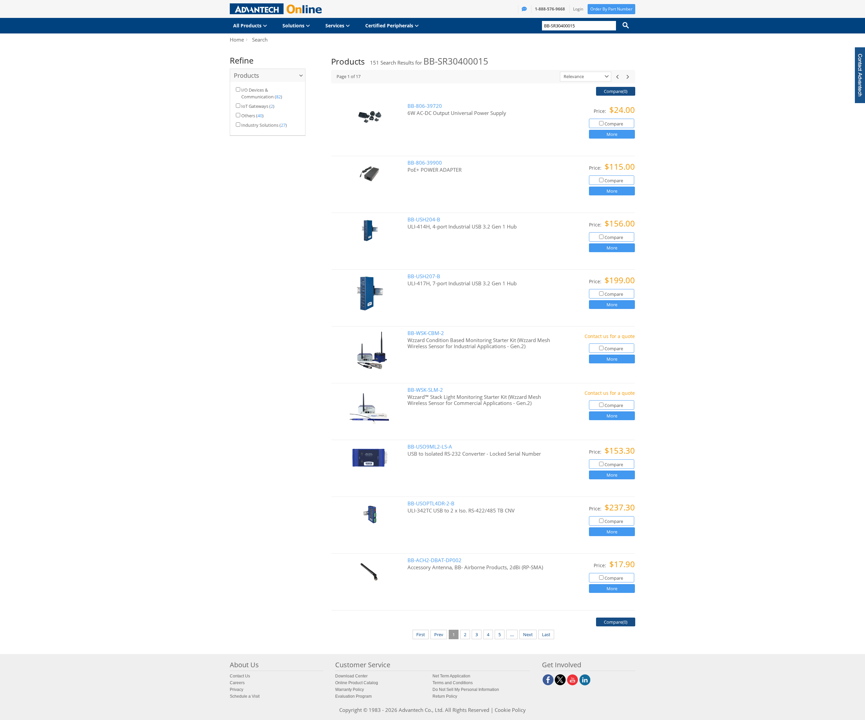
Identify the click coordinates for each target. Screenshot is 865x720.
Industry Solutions (259, 125)
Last (546, 634)
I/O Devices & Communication (257, 93)
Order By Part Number (611, 9)
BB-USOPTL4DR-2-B (430, 503)
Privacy (236, 689)
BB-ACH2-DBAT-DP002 (434, 560)
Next (528, 634)
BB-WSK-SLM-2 (425, 390)
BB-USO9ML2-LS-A (429, 446)
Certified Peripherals (390, 25)
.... (512, 634)
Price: (601, 111)
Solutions (294, 25)
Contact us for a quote (610, 336)
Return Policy (444, 696)
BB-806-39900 (424, 163)
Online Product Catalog (356, 682)
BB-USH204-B (423, 219)
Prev (438, 634)
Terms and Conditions (452, 682)
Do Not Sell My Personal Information (465, 689)
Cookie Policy (510, 709)
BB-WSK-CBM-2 (425, 333)
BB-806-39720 (424, 106)
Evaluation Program (353, 696)
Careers (237, 682)
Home (237, 39)
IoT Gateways (254, 106)
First (420, 634)
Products (246, 75)
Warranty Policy (349, 689)
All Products (248, 25)
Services (335, 25)
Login (578, 9)
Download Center (351, 676)
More (612, 134)
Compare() (615, 91)
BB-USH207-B (423, 276)
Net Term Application (451, 676)
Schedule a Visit (245, 696)
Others (248, 116)
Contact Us (240, 676)
